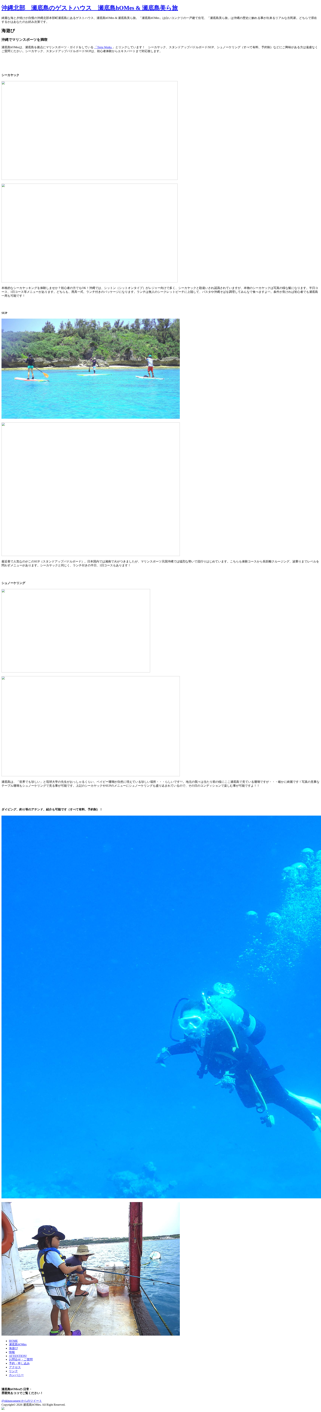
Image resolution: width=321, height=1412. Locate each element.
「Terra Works (103, 47)
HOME (13, 1340)
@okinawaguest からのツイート (21, 1400)
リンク (13, 1371)
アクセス (15, 1367)
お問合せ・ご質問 (21, 1359)
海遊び (13, 1348)
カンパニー (16, 1375)
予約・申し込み (19, 1363)
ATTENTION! (18, 1355)
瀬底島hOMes (18, 1344)
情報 (12, 1352)
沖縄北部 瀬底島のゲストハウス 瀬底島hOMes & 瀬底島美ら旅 (89, 7)
